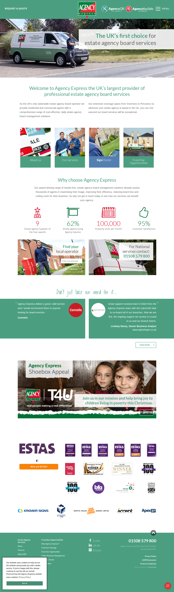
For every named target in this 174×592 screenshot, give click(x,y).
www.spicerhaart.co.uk (144, 329)
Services (21, 550)
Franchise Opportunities (50, 552)
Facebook (96, 541)
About (20, 546)
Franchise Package (48, 548)
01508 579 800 (137, 256)
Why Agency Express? (50, 544)
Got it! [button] (24, 583)
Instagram (97, 550)
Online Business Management (53, 556)
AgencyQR (22, 554)
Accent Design (152, 567)
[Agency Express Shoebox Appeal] (87, 389)
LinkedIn (96, 545)
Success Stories (47, 560)
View (145, 412)
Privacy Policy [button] (25, 577)
